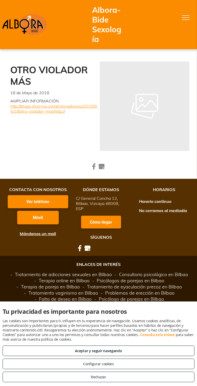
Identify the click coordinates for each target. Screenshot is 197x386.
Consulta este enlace (157, 334)
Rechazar (98, 376)
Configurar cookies (98, 363)
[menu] (185, 17)
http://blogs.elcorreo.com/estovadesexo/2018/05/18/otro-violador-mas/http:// (53, 108)
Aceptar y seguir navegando (98, 350)
